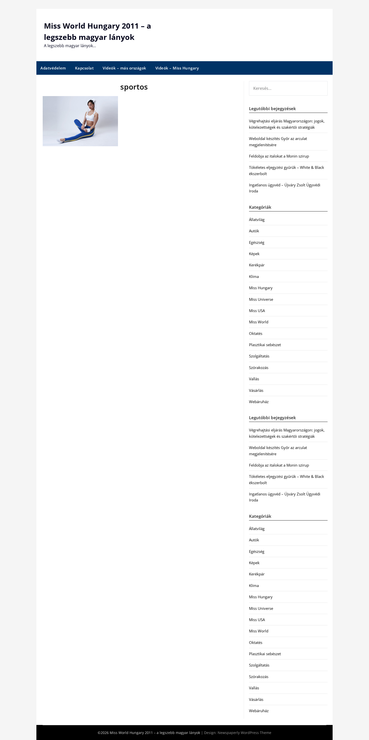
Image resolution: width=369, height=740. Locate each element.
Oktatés (255, 333)
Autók (254, 230)
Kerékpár (257, 264)
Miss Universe (261, 299)
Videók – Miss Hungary (177, 67)
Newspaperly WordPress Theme (244, 732)
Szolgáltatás (259, 355)
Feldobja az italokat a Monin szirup (279, 156)
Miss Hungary (261, 287)
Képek (254, 253)
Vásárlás (256, 390)
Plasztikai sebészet (265, 344)
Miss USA (257, 310)
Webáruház (259, 401)
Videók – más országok (124, 67)
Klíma (254, 276)
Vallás (254, 378)
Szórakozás (258, 367)
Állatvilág (257, 219)
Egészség (256, 242)
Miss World (258, 321)
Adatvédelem (53, 67)
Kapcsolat (84, 67)
